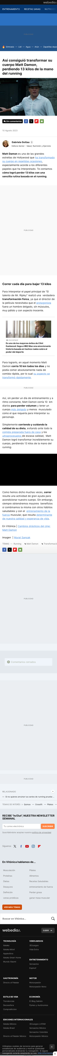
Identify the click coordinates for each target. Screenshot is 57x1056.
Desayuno (8, 887)
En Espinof (13, 340)
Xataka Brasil (9, 1028)
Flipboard (36, 121)
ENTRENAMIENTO (11, 9)
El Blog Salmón (36, 1001)
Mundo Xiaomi (9, 961)
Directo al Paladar (11, 982)
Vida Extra (34, 949)
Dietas (6, 881)
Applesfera (8, 953)
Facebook (26, 121)
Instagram (33, 845)
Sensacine (34, 964)
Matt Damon (32, 543)
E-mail (42, 121)
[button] (22, 142)
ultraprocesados (12, 435)
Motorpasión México (38, 1036)
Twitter (31, 121)
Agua (28, 47)
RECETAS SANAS (32, 9)
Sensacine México (37, 1028)
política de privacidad (41, 832)
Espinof (32, 968)
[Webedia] (50, 2)
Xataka (6, 945)
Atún (37, 47)
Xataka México (9, 1024)
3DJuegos (34, 945)
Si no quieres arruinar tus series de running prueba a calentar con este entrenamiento (30, 797)
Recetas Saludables (38, 881)
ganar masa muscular (39, 898)
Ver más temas (12, 907)
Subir (46, 930)
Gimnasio (10, 47)
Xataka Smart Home (12, 957)
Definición (8, 892)
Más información (45, 1053)
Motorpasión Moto (37, 986)
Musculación (9, 870)
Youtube (27, 845)
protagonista (43, 302)
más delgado (18, 409)
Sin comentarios (14, 121)
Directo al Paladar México (14, 1036)
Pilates (50, 804)
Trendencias (8, 1001)
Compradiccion (10, 1009)
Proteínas (7, 876)
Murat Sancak (22, 537)
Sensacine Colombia (38, 1032)
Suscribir (48, 826)
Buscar (53, 918)
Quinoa (27, 804)
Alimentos (34, 876)
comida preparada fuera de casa (21, 432)
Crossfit (39, 804)
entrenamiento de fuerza (41, 887)
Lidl (19, 47)
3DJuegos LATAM (37, 1024)
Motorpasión (35, 982)
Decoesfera (8, 1005)
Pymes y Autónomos (38, 1005)
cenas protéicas (10, 898)
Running (17, 543)
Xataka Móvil (9, 949)
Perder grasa (35, 892)
